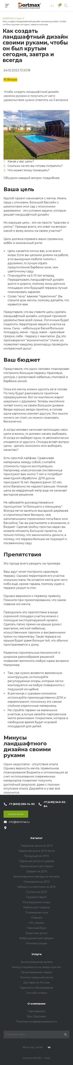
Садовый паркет (36, 897)
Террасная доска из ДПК (37, 845)
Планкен (36, 917)
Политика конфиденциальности (36, 1021)
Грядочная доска (36, 933)
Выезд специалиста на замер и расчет (36, 967)
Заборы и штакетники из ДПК (36, 886)
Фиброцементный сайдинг (36, 938)
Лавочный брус (36, 928)
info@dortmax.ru (19, 822)
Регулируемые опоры (36, 902)
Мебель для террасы (36, 907)
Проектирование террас (36, 972)
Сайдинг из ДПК (36, 871)
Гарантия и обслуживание (36, 987)
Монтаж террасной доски (36, 977)
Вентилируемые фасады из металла (36, 876)
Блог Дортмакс (36, 1016)
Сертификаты (36, 1011)
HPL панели (36, 922)
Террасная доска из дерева (36, 861)
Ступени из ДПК (36, 892)
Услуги (37, 954)
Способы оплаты (36, 992)
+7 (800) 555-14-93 (22, 804)
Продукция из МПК (36, 856)
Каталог (36, 838)
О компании (36, 1003)
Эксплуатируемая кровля (37, 962)
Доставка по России (36, 982)
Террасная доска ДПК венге (36, 850)
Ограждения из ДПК (36, 881)
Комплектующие (36, 943)
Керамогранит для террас (36, 866)
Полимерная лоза (36, 912)
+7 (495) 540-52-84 (55, 804)
